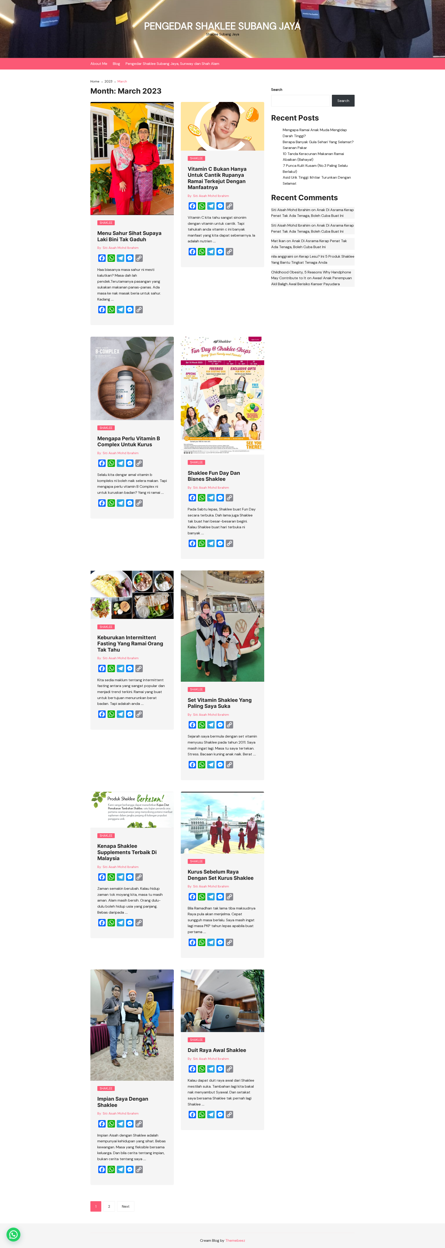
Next (126, 1206)
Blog (116, 63)
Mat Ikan (278, 240)
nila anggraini (282, 256)
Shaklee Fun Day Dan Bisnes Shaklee (214, 476)
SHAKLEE (106, 223)
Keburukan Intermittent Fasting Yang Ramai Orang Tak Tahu (130, 643)
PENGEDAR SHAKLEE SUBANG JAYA (222, 26)
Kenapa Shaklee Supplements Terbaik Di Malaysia (127, 852)
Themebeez (235, 1240)
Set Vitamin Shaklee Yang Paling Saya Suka (220, 703)
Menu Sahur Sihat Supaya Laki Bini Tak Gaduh (129, 236)
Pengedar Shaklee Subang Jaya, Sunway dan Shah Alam (172, 63)
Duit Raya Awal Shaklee (217, 1050)
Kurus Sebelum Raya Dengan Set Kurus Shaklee (221, 875)
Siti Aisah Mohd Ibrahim (121, 248)
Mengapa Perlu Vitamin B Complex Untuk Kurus (128, 441)
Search (276, 89)
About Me (98, 63)
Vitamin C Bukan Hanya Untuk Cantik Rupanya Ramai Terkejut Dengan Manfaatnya (217, 178)
